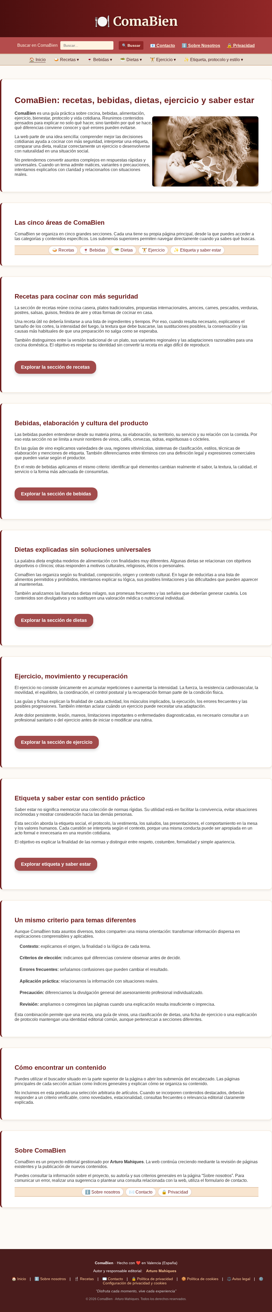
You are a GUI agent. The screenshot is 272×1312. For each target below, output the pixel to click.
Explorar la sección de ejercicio (56, 742)
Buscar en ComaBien (37, 45)
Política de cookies (199, 1279)
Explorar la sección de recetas (55, 367)
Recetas (84, 1279)
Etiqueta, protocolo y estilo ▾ (213, 59)
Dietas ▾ (131, 59)
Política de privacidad (152, 1279)
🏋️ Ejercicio (153, 250)
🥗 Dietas (123, 250)
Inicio (37, 59)
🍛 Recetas (63, 250)
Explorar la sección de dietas (54, 620)
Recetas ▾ (66, 59)
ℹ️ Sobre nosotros (102, 1192)
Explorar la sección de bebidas (56, 493)
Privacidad (241, 45)
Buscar (131, 45)
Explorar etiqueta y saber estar (56, 864)
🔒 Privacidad (175, 1192)
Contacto (162, 45)
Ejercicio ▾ (163, 59)
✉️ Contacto (140, 1192)
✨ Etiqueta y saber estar (197, 250)
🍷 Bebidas (94, 250)
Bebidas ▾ (99, 59)
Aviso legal (238, 1279)
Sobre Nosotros (201, 45)
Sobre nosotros (50, 1279)
